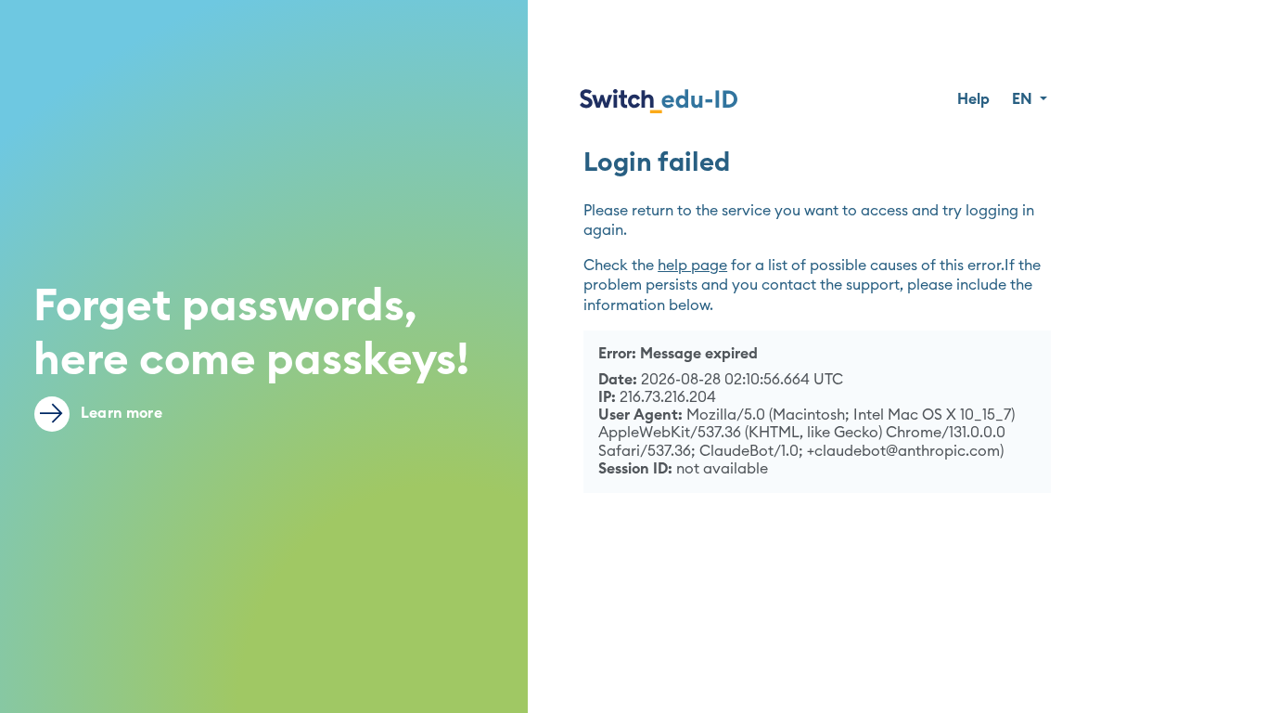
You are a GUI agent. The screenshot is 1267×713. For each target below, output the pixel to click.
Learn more (119, 413)
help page (692, 265)
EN (1024, 99)
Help (973, 99)
